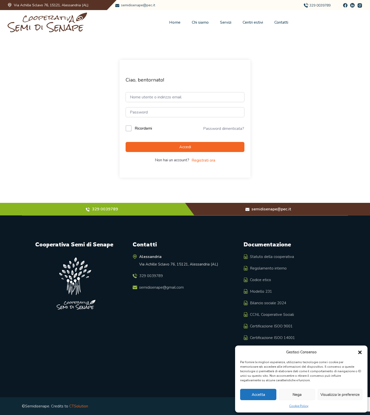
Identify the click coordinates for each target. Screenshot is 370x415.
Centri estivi (253, 22)
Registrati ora (203, 160)
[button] (359, 352)
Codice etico (260, 279)
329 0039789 (319, 5)
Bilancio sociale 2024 (268, 302)
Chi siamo (200, 22)
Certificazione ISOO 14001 (272, 337)
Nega (297, 394)
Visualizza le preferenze (340, 394)
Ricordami (143, 128)
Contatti (281, 22)
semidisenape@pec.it (138, 5)
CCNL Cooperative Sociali (272, 314)
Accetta (258, 394)
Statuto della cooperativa (272, 256)
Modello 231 (261, 291)
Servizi (225, 22)
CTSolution (78, 406)
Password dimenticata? (223, 128)
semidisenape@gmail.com (161, 287)
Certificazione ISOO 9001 (271, 325)
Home (174, 22)
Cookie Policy (298, 406)
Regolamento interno (268, 268)
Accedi (185, 147)
